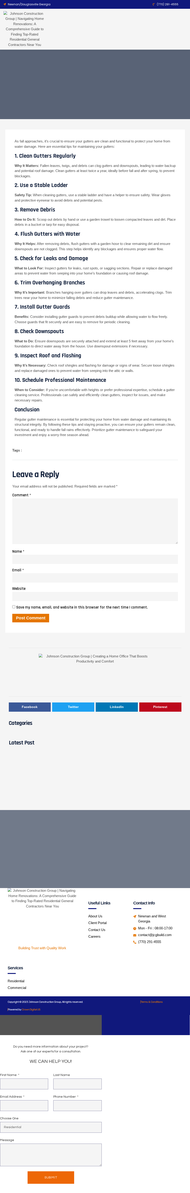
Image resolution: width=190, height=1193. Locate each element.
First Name (8, 1075)
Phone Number (64, 1096)
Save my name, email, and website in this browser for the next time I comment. (82, 607)
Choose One (9, 1118)
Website (18, 588)
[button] (132, 29)
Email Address (11, 1096)
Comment (21, 495)
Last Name (61, 1075)
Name (18, 551)
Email (18, 570)
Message (7, 1140)
